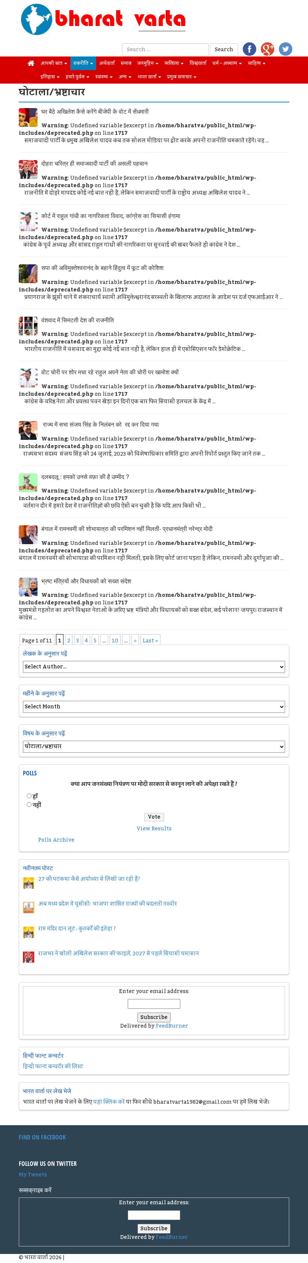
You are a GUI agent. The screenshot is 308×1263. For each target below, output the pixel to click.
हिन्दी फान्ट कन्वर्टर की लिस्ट (53, 1067)
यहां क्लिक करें (109, 1102)
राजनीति (81, 63)
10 (115, 641)
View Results (154, 829)
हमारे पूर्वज (76, 76)
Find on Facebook (42, 1137)
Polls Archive (56, 840)
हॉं (35, 797)
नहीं (37, 805)
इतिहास (48, 76)
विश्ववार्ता (198, 63)
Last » (150, 641)
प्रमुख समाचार (180, 76)
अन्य (123, 76)
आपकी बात (52, 63)
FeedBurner (172, 1026)
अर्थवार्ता (107, 63)
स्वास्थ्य (102, 76)
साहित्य (255, 63)
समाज (126, 63)
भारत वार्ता (147, 76)
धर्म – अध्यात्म (225, 63)
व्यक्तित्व (172, 63)
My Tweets (33, 1175)
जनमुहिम (146, 63)
